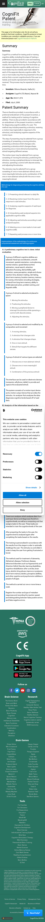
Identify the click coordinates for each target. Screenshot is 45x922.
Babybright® (22, 820)
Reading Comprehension (22, 855)
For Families (22, 805)
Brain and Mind (11, 703)
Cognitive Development (22, 827)
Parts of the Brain (11, 706)
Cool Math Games (22, 852)
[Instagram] (28, 690)
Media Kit (23, 903)
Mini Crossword (11, 747)
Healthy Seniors (32, 715)
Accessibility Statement (17, 912)
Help (34, 908)
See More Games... (33, 796)
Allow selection (22, 502)
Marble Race (11, 782)
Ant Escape (11, 761)
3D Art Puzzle (11, 796)
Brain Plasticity (11, 711)
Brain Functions (11, 723)
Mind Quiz (22, 835)
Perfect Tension (33, 782)
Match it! (11, 774)
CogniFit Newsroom (11, 903)
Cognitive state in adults (32, 720)
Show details (31, 487)
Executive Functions (11, 726)
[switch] (38, 462)
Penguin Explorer (33, 752)
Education (22, 813)
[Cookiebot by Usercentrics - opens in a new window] (31, 410)
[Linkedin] (33, 690)
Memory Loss (11, 718)
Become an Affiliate (34, 903)
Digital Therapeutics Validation (33, 701)
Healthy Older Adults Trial (33, 707)
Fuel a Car (33, 771)
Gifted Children (22, 857)
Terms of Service (9, 899)
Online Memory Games (22, 850)
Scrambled (11, 786)
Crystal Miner (11, 754)
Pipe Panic (11, 752)
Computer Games (32, 705)
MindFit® (22, 817)
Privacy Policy (21, 899)
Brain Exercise (22, 830)
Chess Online (11, 744)
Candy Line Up (33, 747)
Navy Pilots (32, 710)
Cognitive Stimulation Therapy (22, 837)
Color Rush (11, 794)
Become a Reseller (15, 908)
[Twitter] (17, 690)
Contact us (27, 908)
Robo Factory (11, 759)
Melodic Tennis (11, 784)
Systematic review (32, 722)
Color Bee (33, 757)
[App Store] (23, 661)
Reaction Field (33, 791)
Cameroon (8, 918)
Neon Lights (11, 767)
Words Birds (33, 794)
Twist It (33, 786)
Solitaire (11, 757)
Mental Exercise (22, 847)
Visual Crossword (11, 771)
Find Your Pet (11, 789)
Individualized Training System (22, 832)
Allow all (22, 495)
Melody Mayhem (11, 791)
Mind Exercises (22, 840)
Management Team (34, 899)
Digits (33, 754)
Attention (11, 736)
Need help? (35, 913)
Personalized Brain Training (22, 842)
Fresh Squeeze (33, 767)
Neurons (11, 708)
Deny (22, 510)
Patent (22, 815)
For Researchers (22, 810)
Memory (11, 731)
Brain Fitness (11, 713)
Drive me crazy (11, 769)
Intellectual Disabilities (12, 721)
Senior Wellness (32, 712)
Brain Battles (22, 860)
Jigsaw (33, 769)
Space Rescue (11, 776)
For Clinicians (22, 807)
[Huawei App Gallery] (23, 675)
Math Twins (33, 774)
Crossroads (33, 761)
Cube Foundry (33, 764)
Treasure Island (11, 764)
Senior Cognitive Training (33, 717)
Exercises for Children (22, 825)
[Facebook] (11, 690)
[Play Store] (23, 668)
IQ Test (22, 862)
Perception (11, 733)
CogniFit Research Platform (27, 38)
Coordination (11, 728)
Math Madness (11, 779)
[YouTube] (22, 690)
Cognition (11, 716)
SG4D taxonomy (32, 725)
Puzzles (33, 749)
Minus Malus (33, 776)
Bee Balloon (33, 759)
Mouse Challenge (33, 779)
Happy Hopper (33, 744)
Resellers (22, 822)
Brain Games (22, 845)
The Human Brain (11, 701)
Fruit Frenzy (11, 749)
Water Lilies (33, 789)
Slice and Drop (33, 784)
